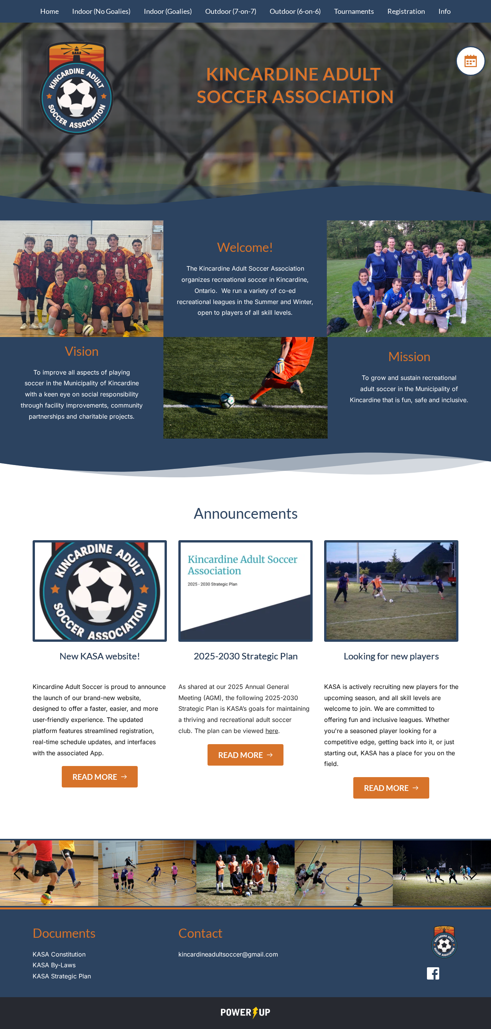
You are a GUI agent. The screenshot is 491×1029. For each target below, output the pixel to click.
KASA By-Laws (54, 965)
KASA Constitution (59, 954)
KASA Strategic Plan (62, 976)
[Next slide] (473, 874)
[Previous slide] (18, 874)
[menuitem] (49, 11)
